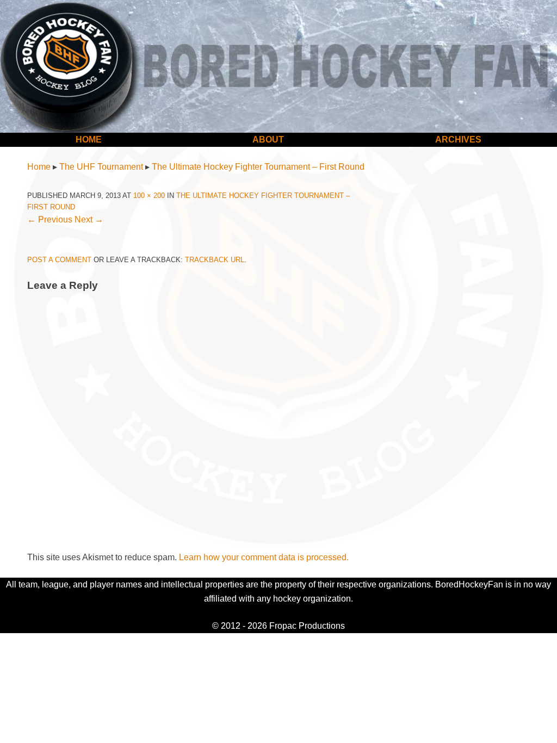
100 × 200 (149, 195)
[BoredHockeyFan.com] (278, 66)
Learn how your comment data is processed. (264, 557)
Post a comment (59, 260)
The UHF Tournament (101, 166)
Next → (89, 219)
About (268, 139)
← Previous (49, 219)
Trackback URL (214, 260)
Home (89, 139)
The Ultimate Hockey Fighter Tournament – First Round (258, 166)
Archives (458, 139)
